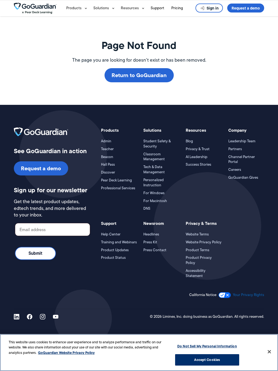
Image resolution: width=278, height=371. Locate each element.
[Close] (269, 352)
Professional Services (118, 188)
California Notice (202, 295)
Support (157, 8)
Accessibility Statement (196, 273)
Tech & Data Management (154, 170)
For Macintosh (155, 201)
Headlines (151, 234)
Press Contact (154, 250)
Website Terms (197, 234)
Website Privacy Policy (204, 242)
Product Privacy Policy (199, 260)
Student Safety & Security (157, 144)
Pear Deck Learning (116, 180)
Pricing (177, 8)
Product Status (113, 257)
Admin (106, 141)
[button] (77, 8)
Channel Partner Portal (241, 160)
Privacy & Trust (198, 149)
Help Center (111, 234)
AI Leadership (196, 157)
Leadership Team (241, 141)
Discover (108, 172)
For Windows (154, 193)
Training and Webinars (119, 242)
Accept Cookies (207, 359)
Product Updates (115, 250)
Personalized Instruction (153, 183)
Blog (189, 141)
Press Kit (150, 242)
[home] (39, 8)
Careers (234, 169)
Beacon (107, 157)
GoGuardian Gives (243, 177)
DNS (146, 208)
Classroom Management (154, 157)
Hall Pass (108, 164)
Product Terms (197, 250)
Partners (235, 149)
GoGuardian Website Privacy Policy (66, 352)
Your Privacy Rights (248, 294)
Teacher (107, 149)
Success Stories (198, 164)
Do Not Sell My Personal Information (207, 346)
